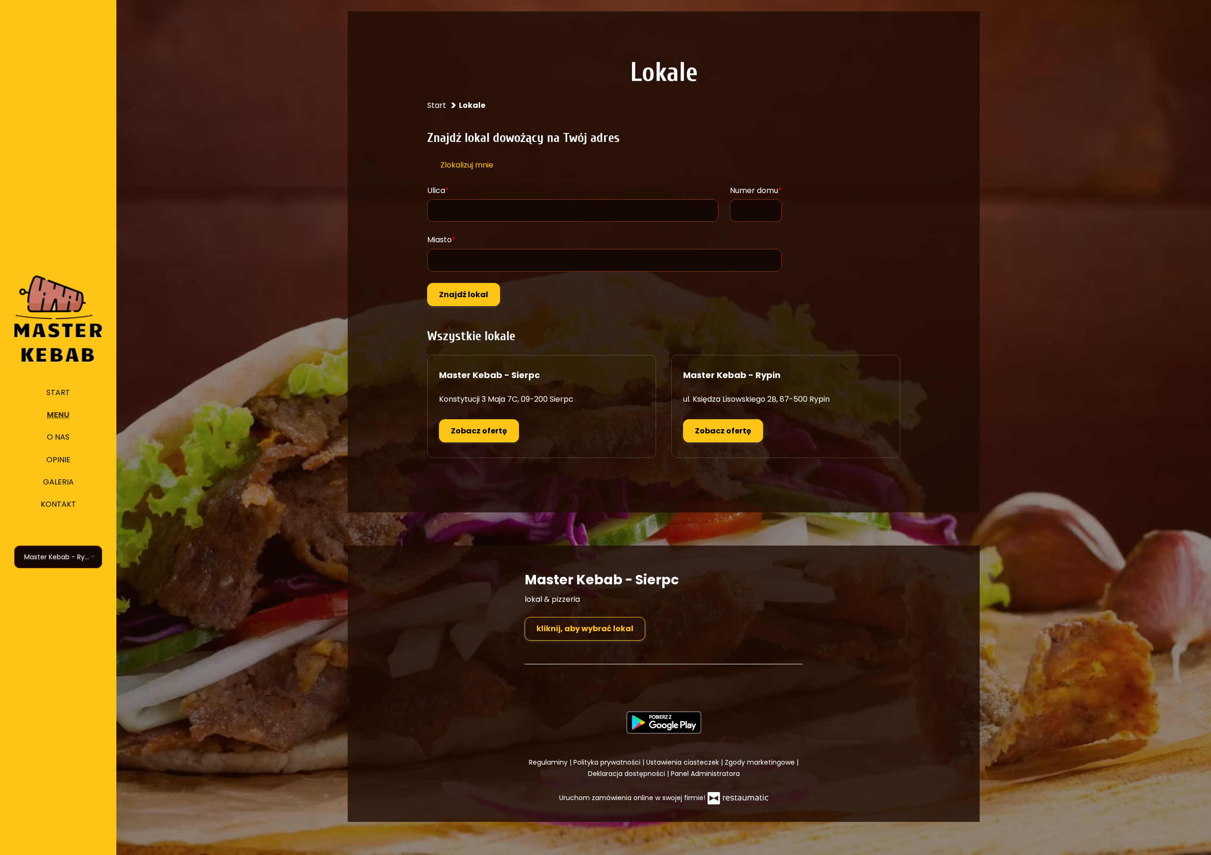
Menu (58, 414)
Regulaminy (549, 762)
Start (58, 392)
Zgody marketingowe (761, 762)
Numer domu (754, 190)
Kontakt (58, 504)
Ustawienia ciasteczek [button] (683, 762)
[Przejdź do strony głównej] (58, 318)
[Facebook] (663, 685)
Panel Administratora (705, 773)
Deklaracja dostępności (627, 773)
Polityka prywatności (607, 762)
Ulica (436, 190)
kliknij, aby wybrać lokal (584, 628)
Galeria (58, 481)
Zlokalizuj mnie (466, 164)
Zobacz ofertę (479, 430)
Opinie (58, 459)
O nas (58, 437)
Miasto (439, 239)
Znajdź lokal (463, 294)
